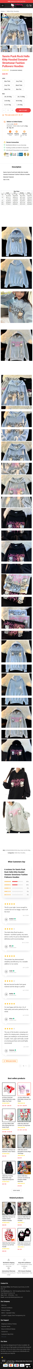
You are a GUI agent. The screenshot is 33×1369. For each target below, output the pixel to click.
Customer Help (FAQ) (7, 1334)
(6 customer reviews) (16, 70)
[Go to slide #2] (14, 48)
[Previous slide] (4, 29)
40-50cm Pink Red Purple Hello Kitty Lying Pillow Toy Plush (8, 1099)
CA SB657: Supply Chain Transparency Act (13, 1315)
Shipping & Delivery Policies (9, 1324)
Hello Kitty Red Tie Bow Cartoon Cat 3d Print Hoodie (8, 1244)
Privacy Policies (5, 1310)
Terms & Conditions (6, 1307)
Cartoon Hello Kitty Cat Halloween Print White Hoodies (24, 1218)
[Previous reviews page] (20, 1066)
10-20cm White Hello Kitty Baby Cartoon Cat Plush (24, 1099)
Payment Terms (5, 1326)
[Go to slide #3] (24, 48)
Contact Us (4, 1331)
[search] (27, 5)
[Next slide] (29, 29)
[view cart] (30, 5)
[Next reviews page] (29, 1066)
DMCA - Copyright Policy (8, 1313)
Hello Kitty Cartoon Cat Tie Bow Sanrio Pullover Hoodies (8, 1218)
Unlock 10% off (3, 1361)
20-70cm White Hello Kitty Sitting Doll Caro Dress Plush (8, 1125)
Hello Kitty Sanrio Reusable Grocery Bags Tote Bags (24, 1151)
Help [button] (30, 1366)
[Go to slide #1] (5, 48)
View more (16, 1190)
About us (3, 1305)
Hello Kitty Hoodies (13, 11)
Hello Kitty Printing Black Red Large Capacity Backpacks (8, 1177)
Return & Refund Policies (8, 1329)
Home (3, 11)
